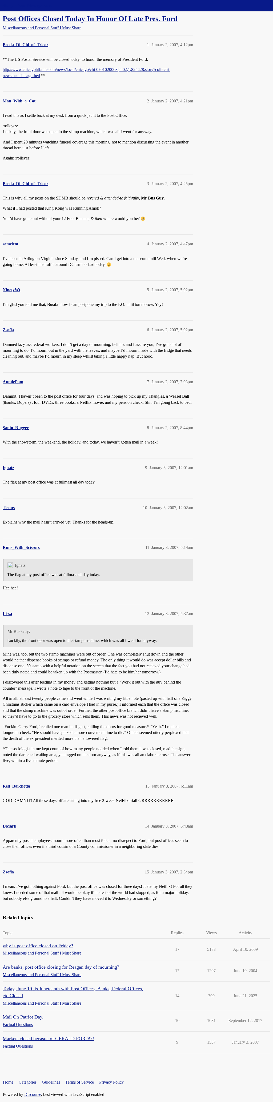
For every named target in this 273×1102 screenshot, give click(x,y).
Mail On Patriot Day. (23, 1017)
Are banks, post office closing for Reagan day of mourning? (61, 967)
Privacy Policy (111, 1082)
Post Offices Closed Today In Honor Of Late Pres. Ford (90, 18)
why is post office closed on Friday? (38, 945)
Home (8, 1082)
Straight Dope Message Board (28, 5)
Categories (28, 1082)
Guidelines (51, 1082)
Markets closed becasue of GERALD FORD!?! (48, 1038)
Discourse (32, 1094)
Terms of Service (79, 1082)
